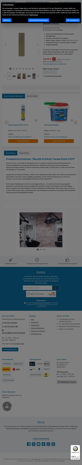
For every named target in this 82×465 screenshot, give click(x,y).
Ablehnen (6, 20)
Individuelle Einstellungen (38, 20)
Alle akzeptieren (73, 20)
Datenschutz (33, 15)
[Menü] (79, 446)
